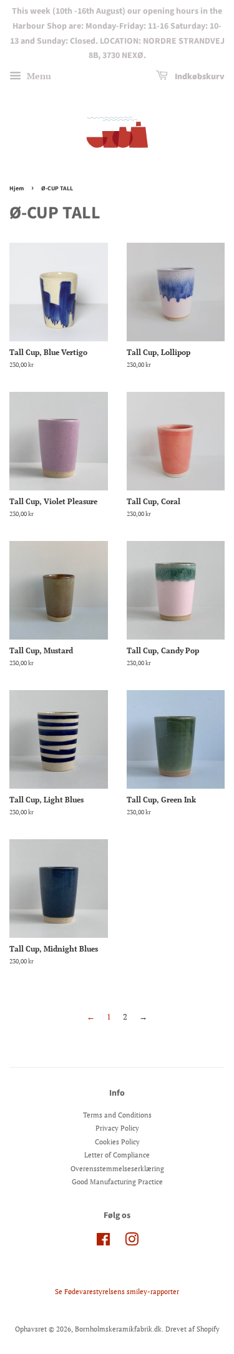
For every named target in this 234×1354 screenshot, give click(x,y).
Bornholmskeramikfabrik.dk (118, 1329)
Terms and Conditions (117, 1115)
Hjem (16, 188)
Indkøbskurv (199, 77)
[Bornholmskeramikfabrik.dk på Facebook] (103, 1242)
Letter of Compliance (117, 1155)
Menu (37, 76)
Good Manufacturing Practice (117, 1181)
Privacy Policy (117, 1128)
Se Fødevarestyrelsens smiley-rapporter (117, 1291)
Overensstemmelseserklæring (117, 1168)
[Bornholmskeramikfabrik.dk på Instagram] (132, 1242)
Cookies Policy (117, 1141)
